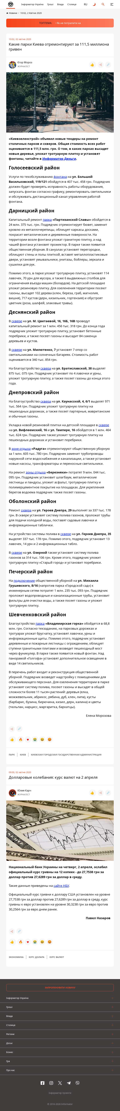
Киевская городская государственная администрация (66, 754)
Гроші (50, 4)
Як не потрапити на (69, 23)
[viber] (77, 1083)
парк (12, 754)
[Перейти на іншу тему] (94, 4)
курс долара (36, 957)
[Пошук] (103, 4)
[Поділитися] (101, 65)
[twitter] (60, 1083)
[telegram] (69, 1083)
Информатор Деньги (59, 159)
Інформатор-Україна (32, 4)
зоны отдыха (36, 472)
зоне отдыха (21, 449)
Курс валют (57, 957)
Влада (60, 4)
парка (47, 220)
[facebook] (42, 1083)
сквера (45, 368)
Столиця (71, 4)
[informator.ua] (10, 4)
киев (23, 754)
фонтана (60, 177)
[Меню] (112, 4)
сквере (17, 321)
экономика (16, 957)
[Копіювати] (108, 65)
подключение (24, 580)
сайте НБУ (61, 886)
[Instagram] (51, 1083)
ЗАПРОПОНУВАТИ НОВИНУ (60, 987)
